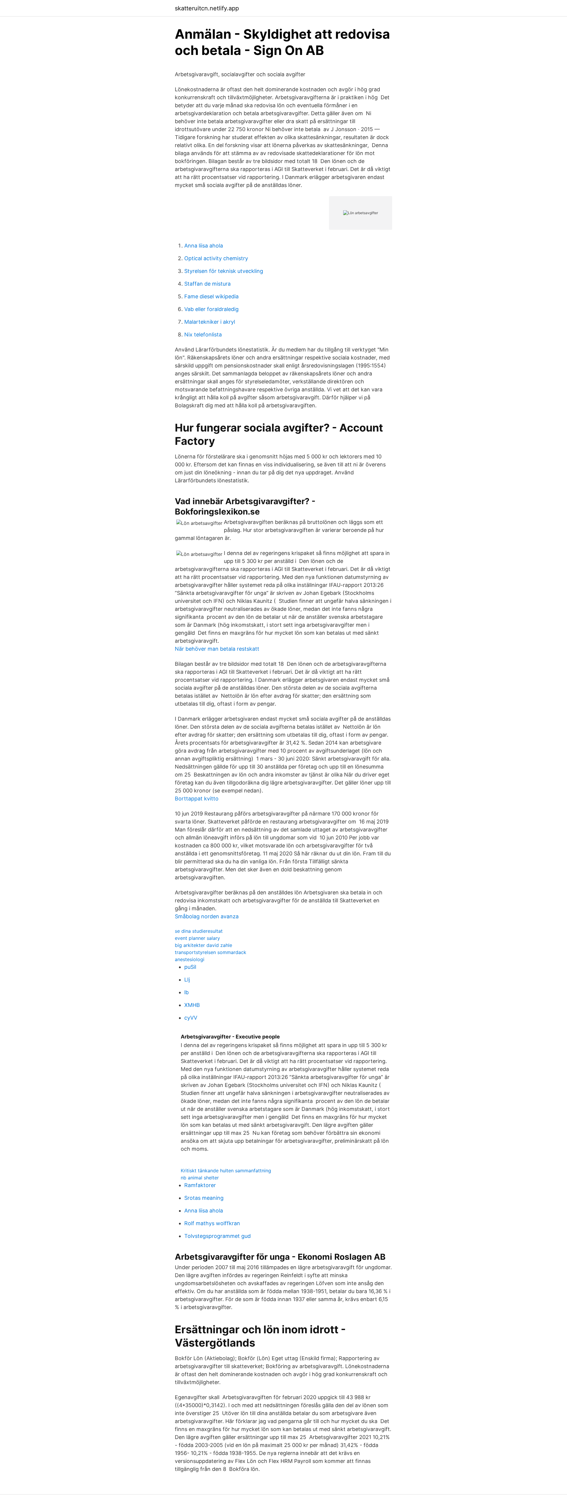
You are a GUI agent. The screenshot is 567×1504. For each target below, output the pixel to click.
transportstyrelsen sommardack (210, 952)
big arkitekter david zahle (203, 945)
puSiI (190, 967)
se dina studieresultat (199, 931)
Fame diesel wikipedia (211, 296)
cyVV (190, 1018)
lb (186, 992)
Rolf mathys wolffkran (212, 1223)
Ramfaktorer (200, 1185)
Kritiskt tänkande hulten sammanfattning (226, 1170)
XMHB (192, 1005)
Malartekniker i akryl (209, 322)
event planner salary (197, 938)
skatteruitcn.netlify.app (207, 8)
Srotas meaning (204, 1198)
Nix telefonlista (203, 334)
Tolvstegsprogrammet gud (217, 1236)
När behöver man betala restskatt (217, 649)
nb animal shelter (200, 1178)
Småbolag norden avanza (207, 916)
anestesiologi (189, 959)
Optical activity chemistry (216, 258)
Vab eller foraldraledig (211, 309)
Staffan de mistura (207, 284)
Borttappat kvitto (197, 798)
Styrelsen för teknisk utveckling (223, 271)
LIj (187, 979)
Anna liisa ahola (203, 245)
